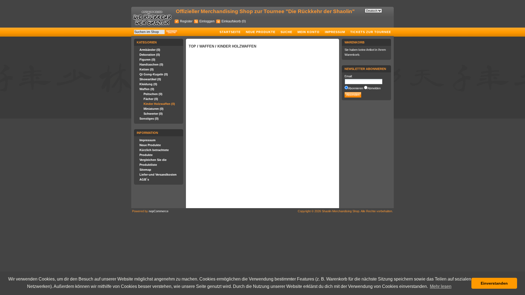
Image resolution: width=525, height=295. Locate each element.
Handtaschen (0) (151, 64)
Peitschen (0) (153, 94)
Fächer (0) (151, 99)
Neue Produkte (260, 32)
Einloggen (207, 21)
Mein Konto (309, 32)
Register (186, 21)
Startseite (230, 32)
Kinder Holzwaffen (236, 46)
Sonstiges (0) (149, 118)
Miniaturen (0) (154, 108)
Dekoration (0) (149, 54)
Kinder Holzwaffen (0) (159, 103)
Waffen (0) (146, 89)
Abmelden (374, 88)
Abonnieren (355, 88)
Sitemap (145, 169)
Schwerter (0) (153, 113)
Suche (286, 32)
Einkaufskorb (231, 21)
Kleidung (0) (148, 84)
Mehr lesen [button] (440, 286)
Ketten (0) (146, 69)
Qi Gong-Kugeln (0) (153, 74)
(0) (244, 21)
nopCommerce (158, 211)
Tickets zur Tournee (370, 32)
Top (192, 46)
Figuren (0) (147, 59)
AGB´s (144, 179)
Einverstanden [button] (494, 283)
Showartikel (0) (150, 79)
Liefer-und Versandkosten (158, 174)
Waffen (206, 46)
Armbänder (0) (149, 49)
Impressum (335, 32)
